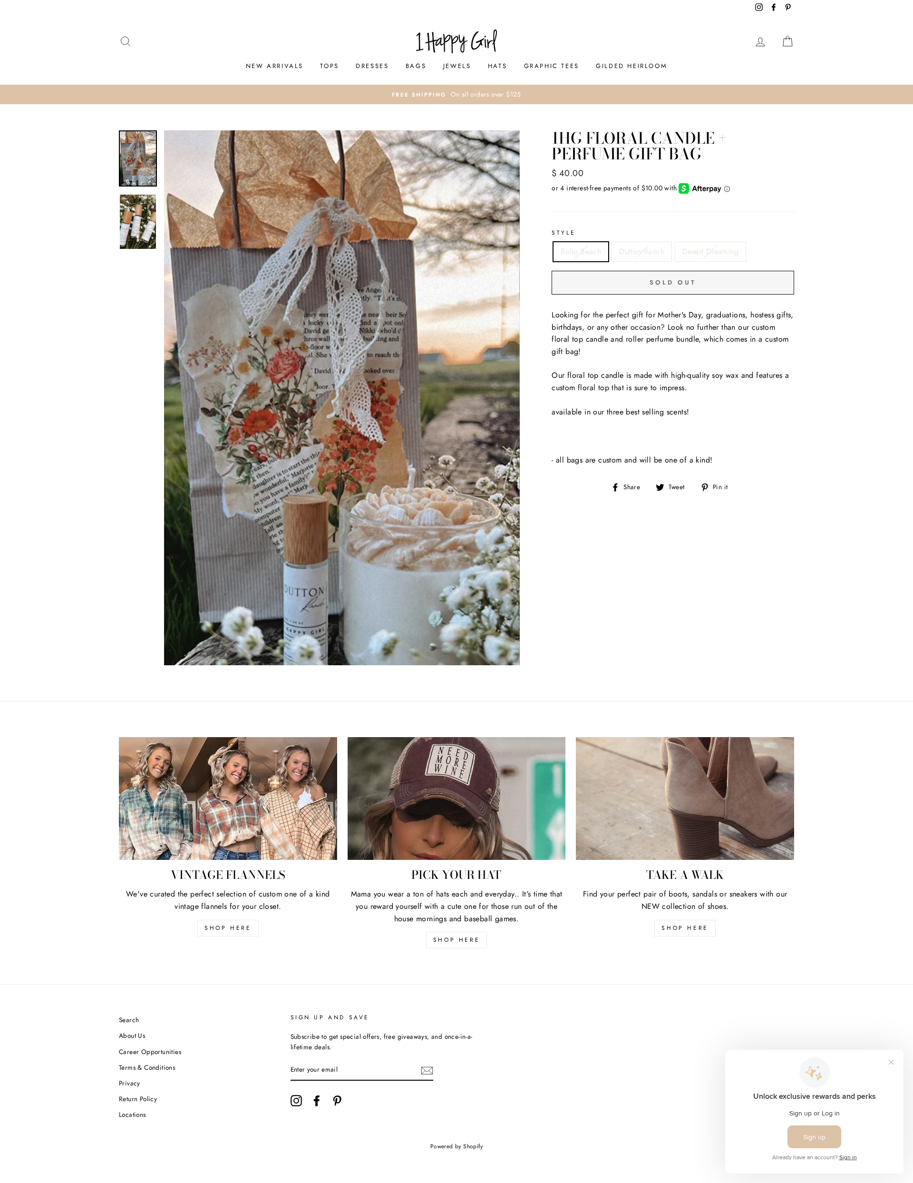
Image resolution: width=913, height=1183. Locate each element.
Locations (132, 1114)
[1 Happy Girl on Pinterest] (337, 1100)
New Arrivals (274, 65)
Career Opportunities (150, 1051)
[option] (456, 94)
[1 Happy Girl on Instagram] (296, 1100)
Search (129, 1020)
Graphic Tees (551, 65)
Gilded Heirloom (631, 65)
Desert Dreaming (710, 251)
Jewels (457, 65)
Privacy (129, 1083)
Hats (497, 65)
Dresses (372, 65)
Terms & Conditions (147, 1067)
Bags (416, 65)
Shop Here (456, 940)
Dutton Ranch (641, 251)
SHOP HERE (227, 928)
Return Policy (138, 1099)
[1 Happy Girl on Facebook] (316, 1100)
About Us (132, 1035)
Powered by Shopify (456, 1146)
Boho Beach (581, 251)
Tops (329, 65)
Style (563, 232)
